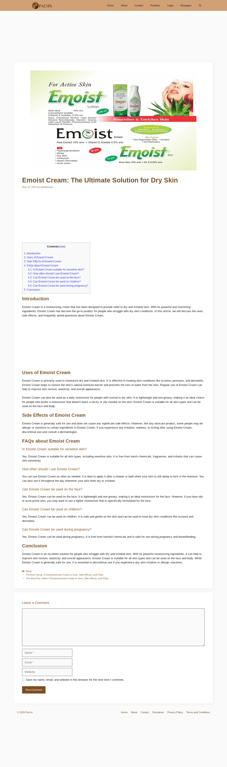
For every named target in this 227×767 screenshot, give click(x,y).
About (124, 5)
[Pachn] (40, 5)
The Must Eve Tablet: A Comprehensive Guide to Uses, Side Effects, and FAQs (67, 578)
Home (110, 5)
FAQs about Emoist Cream (41, 265)
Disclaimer (158, 712)
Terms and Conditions (198, 712)
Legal (170, 5)
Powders (155, 5)
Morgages (185, 5)
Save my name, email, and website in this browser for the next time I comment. (75, 679)
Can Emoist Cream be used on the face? (54, 277)
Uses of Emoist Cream (38, 257)
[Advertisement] (113, 37)
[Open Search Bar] (200, 5)
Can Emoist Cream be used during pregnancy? (58, 285)
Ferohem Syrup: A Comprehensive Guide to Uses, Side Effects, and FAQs (64, 574)
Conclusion (32, 289)
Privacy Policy (175, 712)
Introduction (32, 253)
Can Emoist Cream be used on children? (54, 281)
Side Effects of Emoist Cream (42, 261)
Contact (139, 5)
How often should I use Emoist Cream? (53, 273)
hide (62, 246)
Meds (29, 571)
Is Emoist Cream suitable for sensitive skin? (56, 269)
